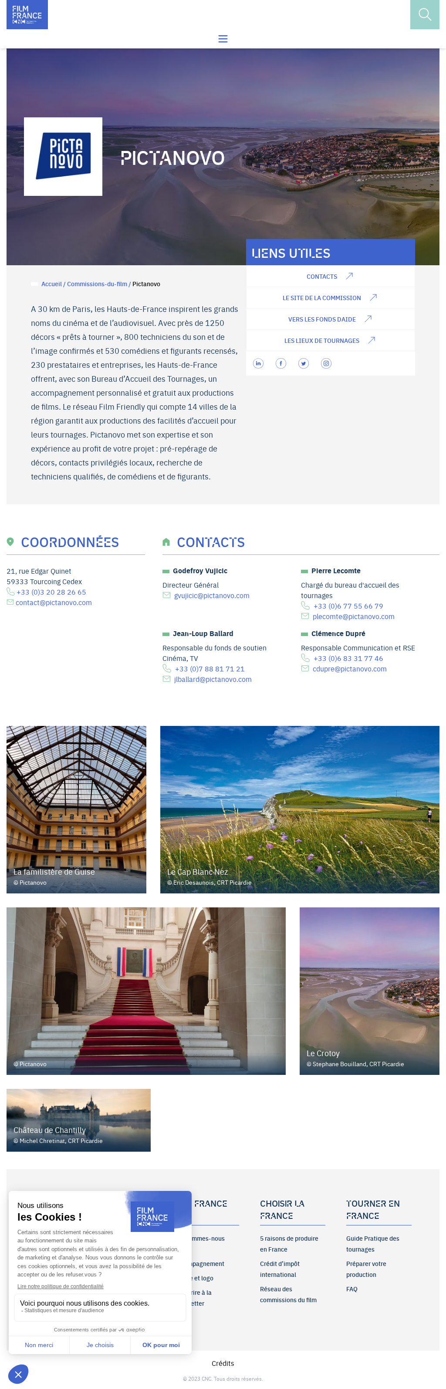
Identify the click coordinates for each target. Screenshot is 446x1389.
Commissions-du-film (97, 283)
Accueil (51, 283)
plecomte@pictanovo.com (354, 616)
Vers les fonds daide (322, 319)
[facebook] (282, 363)
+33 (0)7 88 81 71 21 (210, 668)
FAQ (352, 1288)
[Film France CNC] (27, 14)
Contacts (322, 276)
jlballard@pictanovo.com (213, 679)
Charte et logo (193, 1277)
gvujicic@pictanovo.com (212, 595)
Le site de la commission (322, 297)
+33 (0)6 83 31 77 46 (348, 658)
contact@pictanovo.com (54, 602)
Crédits (223, 1363)
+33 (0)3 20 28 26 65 (51, 591)
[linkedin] (259, 363)
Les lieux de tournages (321, 340)
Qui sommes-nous (199, 1238)
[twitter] (304, 363)
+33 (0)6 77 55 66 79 (348, 605)
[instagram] (327, 363)
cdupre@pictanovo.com (350, 668)
